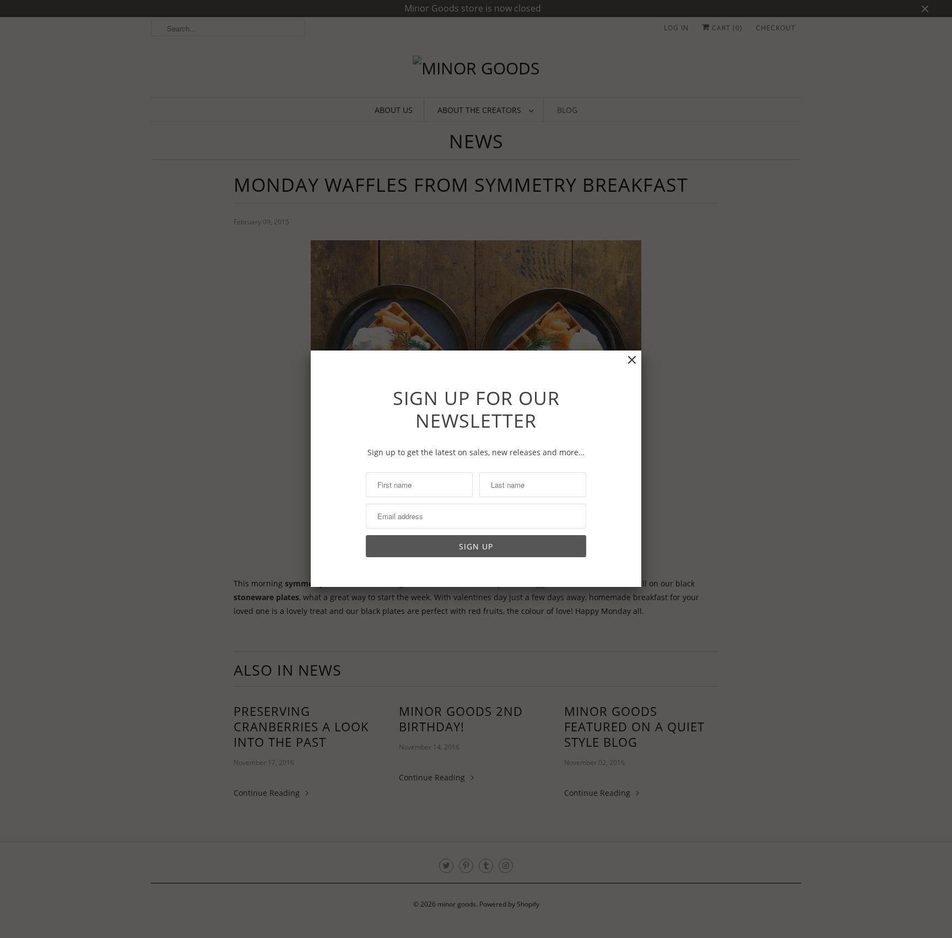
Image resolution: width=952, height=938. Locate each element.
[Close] (632, 360)
